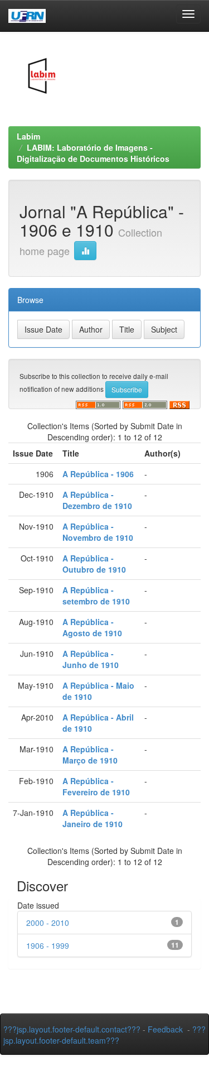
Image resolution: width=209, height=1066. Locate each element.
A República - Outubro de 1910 (94, 564)
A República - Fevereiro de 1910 (96, 786)
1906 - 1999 (47, 945)
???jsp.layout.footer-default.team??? (104, 1035)
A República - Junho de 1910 (90, 659)
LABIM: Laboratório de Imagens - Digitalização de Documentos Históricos (93, 153)
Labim (28, 136)
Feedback (165, 1029)
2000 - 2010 (47, 922)
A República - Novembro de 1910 (97, 532)
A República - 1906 (98, 473)
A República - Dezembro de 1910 (97, 500)
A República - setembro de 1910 (96, 595)
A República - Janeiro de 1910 (92, 818)
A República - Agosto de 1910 (92, 627)
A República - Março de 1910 (90, 754)
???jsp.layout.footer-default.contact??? (71, 1029)
